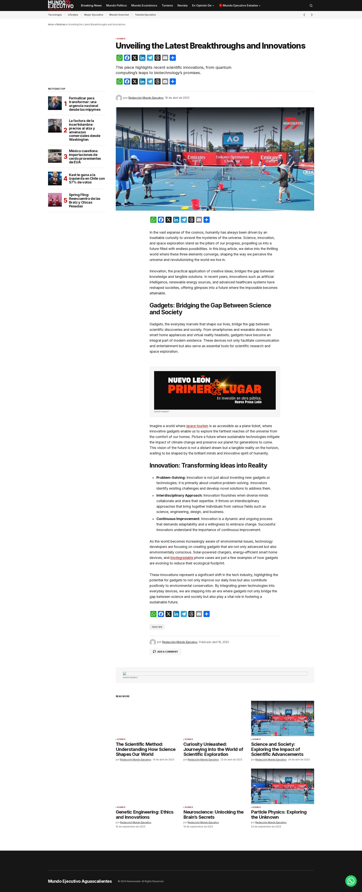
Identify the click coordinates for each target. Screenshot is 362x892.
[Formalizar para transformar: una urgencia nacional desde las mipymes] (55, 103)
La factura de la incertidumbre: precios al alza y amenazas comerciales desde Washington (84, 130)
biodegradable (181, 558)
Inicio (51, 24)
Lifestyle (73, 14)
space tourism (197, 426)
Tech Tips (157, 627)
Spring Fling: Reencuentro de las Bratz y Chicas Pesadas (85, 200)
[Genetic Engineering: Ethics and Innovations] (147, 786)
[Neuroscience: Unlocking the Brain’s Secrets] (214, 786)
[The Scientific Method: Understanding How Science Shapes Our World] (147, 718)
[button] (311, 5)
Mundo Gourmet (119, 14)
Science (121, 39)
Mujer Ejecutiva (93, 14)
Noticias (61, 24)
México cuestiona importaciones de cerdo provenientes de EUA (85, 156)
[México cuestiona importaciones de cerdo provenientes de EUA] (55, 156)
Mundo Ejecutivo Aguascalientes (80, 881)
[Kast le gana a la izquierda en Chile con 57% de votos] (55, 178)
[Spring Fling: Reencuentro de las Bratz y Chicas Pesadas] (55, 200)
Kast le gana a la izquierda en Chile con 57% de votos (87, 178)
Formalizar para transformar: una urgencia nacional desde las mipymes (85, 103)
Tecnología (55, 14)
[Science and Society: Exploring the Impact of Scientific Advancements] (282, 718)
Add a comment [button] (167, 651)
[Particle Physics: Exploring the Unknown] (282, 786)
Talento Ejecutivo (145, 14)
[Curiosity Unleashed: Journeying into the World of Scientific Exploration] (214, 718)
